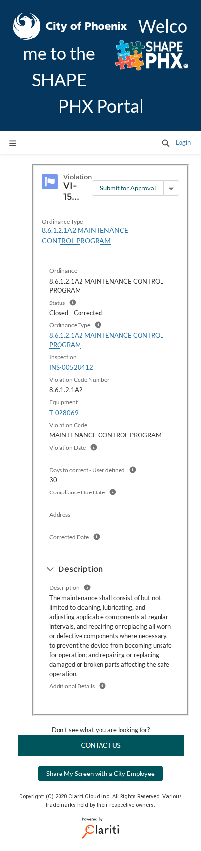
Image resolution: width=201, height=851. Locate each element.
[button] (166, 143)
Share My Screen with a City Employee (100, 773)
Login (183, 142)
